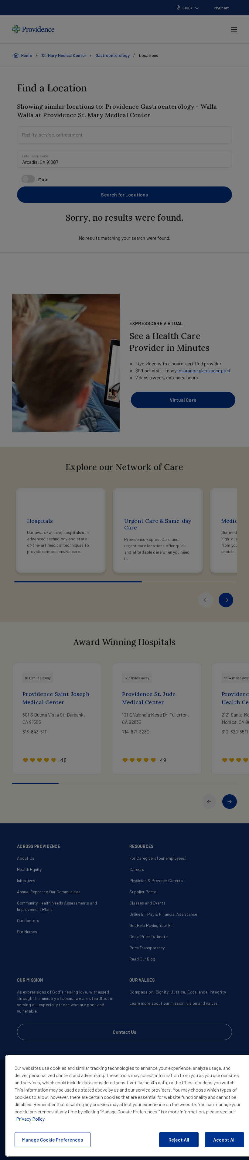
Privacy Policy (30, 1119)
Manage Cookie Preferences (52, 1139)
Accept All (224, 1139)
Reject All (179, 1139)
